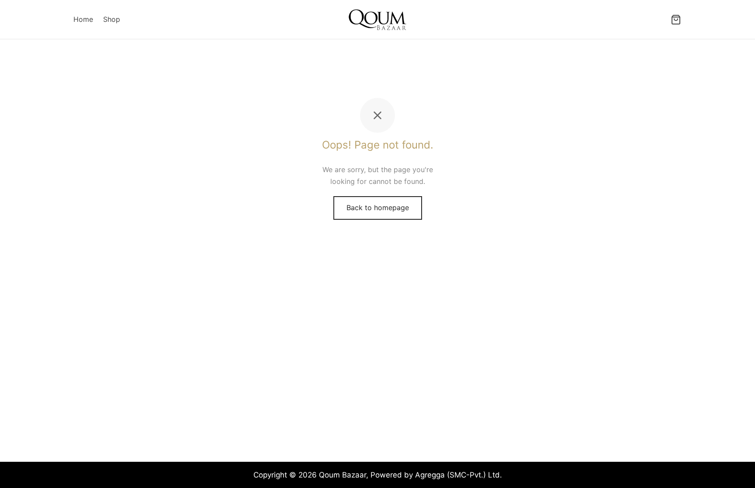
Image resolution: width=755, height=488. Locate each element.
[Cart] (676, 19)
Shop (111, 19)
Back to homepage (377, 207)
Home (83, 19)
